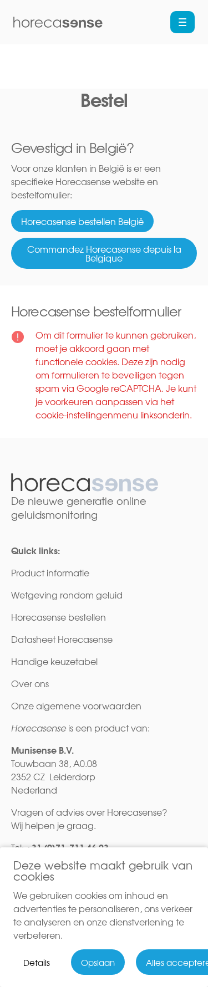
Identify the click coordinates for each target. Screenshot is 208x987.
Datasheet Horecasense (62, 639)
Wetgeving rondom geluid (67, 594)
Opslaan (98, 962)
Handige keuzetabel (55, 661)
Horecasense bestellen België (82, 221)
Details (36, 962)
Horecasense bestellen (58, 616)
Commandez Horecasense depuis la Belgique (104, 253)
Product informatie (50, 572)
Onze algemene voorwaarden (76, 705)
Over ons (30, 683)
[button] (182, 22)
